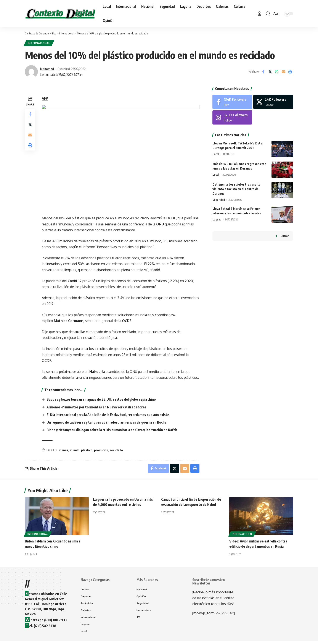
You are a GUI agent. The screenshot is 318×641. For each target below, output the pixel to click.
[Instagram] (232, 117)
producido (101, 450)
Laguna (217, 219)
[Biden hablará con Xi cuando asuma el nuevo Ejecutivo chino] (57, 516)
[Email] (283, 71)
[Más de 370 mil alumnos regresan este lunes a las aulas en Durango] (282, 170)
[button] (259, 13)
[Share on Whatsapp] (277, 71)
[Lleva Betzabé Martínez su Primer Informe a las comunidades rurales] (282, 214)
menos (63, 450)
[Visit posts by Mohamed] (31, 71)
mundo (74, 450)
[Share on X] (270, 71)
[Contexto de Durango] (60, 13)
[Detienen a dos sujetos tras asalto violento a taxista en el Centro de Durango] (282, 190)
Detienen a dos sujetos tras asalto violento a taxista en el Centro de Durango (236, 189)
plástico (86, 450)
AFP (45, 98)
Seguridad (218, 199)
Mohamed (47, 69)
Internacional (39, 43)
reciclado (116, 450)
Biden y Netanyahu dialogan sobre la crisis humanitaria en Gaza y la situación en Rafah (112, 430)
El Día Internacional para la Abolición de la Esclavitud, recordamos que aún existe (108, 415)
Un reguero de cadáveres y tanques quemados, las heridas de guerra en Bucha (106, 422)
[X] (273, 102)
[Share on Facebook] (263, 71)
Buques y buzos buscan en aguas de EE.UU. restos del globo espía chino (101, 399)
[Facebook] (232, 102)
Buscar (285, 236)
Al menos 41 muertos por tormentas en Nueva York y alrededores (96, 407)
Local (215, 154)
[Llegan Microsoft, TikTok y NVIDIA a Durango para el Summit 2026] (282, 149)
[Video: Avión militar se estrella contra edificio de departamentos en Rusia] (261, 516)
